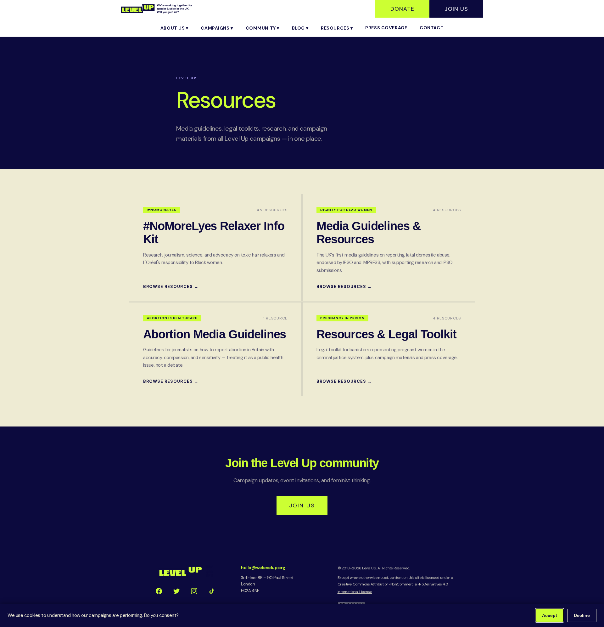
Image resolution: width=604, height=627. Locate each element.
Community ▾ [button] (262, 28)
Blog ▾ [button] (300, 28)
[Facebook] (159, 591)
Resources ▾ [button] (337, 28)
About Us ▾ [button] (174, 28)
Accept (549, 615)
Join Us (456, 9)
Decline (582, 615)
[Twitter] (176, 591)
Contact (432, 28)
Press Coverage (386, 28)
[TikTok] (212, 591)
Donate (402, 9)
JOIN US (302, 505)
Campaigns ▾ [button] (217, 28)
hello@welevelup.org (263, 567)
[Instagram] (194, 591)
